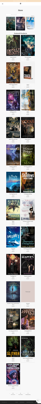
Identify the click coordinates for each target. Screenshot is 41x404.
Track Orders (20, 394)
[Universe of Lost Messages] (13, 373)
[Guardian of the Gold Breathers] (13, 291)
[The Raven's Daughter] (28, 237)
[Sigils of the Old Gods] (13, 127)
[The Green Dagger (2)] (28, 154)
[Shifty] (28, 100)
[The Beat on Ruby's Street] (28, 209)
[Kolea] (13, 209)
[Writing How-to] (30, 22)
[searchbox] (14, 14)
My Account (13, 394)
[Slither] (13, 346)
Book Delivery (22, 402)
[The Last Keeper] (28, 45)
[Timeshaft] (13, 237)
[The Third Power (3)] (13, 182)
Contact (16, 402)
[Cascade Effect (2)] (28, 319)
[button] (38, 400)
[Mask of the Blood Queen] (28, 346)
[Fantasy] (10, 22)
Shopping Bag (28, 394)
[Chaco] (28, 72)
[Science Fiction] (20, 22)
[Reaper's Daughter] (28, 264)
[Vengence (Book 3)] (13, 154)
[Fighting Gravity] (13, 100)
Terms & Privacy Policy (29, 402)
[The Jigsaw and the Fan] (13, 319)
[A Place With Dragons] (13, 72)
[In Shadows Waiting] (28, 182)
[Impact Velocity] (13, 45)
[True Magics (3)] (13, 264)
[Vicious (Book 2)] (28, 127)
